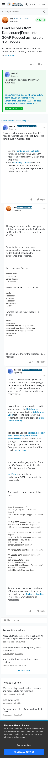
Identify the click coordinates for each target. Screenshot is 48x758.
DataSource (32, 409)
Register (33, 4)
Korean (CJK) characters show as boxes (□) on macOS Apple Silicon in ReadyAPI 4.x (23, 637)
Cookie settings (24, 745)
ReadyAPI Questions (12, 11)
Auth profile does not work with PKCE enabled (21, 660)
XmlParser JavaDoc (34, 594)
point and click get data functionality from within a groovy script (26, 435)
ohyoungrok (21, 642)
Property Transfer (22, 162)
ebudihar (18, 703)
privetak (20, 694)
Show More (9, 55)
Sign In (42, 4)
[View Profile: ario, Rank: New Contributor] (5, 20)
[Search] (26, 4)
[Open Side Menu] (3, 4)
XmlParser (13, 474)
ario (11, 19)
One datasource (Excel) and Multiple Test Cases (22, 710)
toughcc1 (18, 715)
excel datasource (11, 700)
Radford (14, 73)
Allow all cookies (24, 752)
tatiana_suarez (21, 665)
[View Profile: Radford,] (7, 74)
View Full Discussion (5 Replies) (16, 120)
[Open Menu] (44, 11)
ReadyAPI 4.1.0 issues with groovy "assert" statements (23, 649)
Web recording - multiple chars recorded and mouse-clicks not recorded (22, 689)
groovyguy (19, 653)
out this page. (20, 450)
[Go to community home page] (15, 4)
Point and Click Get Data (27, 151)
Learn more (20, 737)
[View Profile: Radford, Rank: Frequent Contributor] (5, 127)
